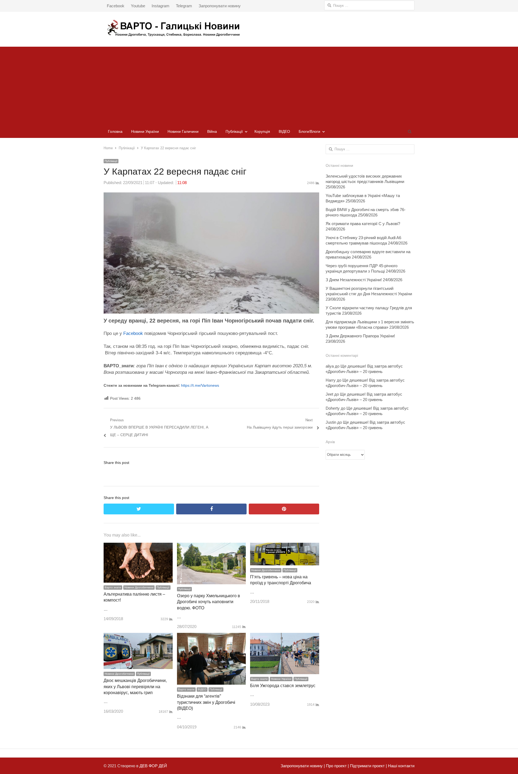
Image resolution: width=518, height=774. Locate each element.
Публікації (234, 131)
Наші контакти (400, 765)
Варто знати (113, 587)
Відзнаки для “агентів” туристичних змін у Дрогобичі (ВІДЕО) (206, 702)
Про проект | (337, 765)
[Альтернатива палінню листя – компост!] (138, 546)
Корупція (262, 131)
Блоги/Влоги (309, 131)
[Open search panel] (409, 131)
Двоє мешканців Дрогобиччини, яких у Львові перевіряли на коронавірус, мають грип (135, 686)
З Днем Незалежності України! (354, 279)
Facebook (115, 6)
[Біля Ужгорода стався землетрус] (284, 636)
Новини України (145, 131)
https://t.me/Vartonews (200, 385)
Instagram (160, 6)
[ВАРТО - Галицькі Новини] (259, 28)
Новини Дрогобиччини (139, 587)
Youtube (138, 6)
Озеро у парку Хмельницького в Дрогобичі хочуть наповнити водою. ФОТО (208, 601)
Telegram (184, 6)
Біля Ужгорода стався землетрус (282, 685)
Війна (212, 131)
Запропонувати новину (220, 6)
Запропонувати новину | (303, 765)
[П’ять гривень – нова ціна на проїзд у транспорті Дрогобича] (284, 546)
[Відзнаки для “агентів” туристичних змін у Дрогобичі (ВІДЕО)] (211, 636)
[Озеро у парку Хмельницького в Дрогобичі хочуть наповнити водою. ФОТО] (211, 546)
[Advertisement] (259, 84)
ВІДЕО (284, 131)
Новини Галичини (183, 131)
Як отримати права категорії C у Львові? (363, 223)
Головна (115, 131)
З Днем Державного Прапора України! (360, 336)
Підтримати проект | (368, 765)
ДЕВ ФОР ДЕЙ (153, 765)
